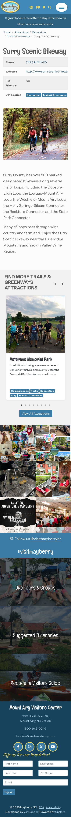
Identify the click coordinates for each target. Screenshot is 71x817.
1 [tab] (22, 405)
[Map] (44, 7)
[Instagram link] (29, 747)
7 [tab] (46, 405)
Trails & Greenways (18, 36)
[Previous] (55, 284)
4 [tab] (34, 405)
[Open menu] (61, 7)
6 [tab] (42, 405)
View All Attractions (36, 413)
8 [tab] (49, 405)
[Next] (62, 284)
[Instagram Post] (18, 443)
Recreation (39, 32)
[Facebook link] (18, 747)
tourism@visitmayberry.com (35, 736)
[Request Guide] (38, 7)
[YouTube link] (53, 747)
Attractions (21, 32)
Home (7, 32)
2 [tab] (26, 405)
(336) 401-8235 (36, 62)
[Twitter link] (41, 747)
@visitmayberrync (46, 539)
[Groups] (31, 7)
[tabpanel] (35, 348)
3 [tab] (30, 405)
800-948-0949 (35, 728)
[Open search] (50, 7)
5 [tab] (38, 405)
